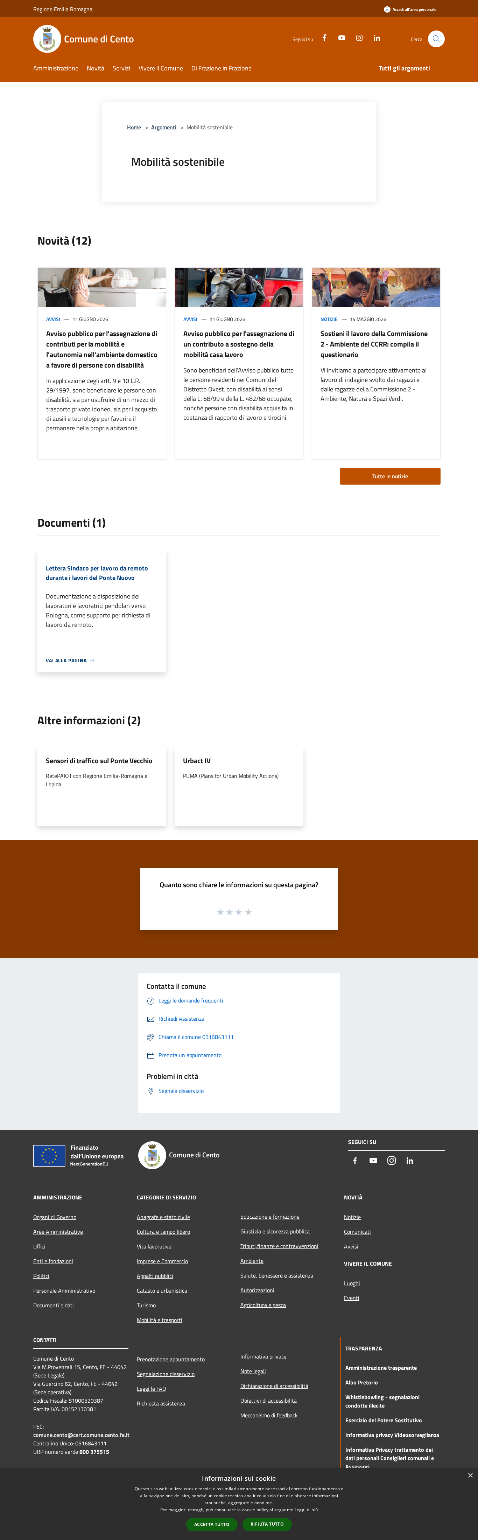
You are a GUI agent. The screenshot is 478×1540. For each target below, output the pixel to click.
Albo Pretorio (361, 1382)
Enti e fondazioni (53, 1261)
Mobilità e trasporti (159, 1320)
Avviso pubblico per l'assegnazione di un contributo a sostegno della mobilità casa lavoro (238, 344)
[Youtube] (339, 37)
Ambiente (251, 1261)
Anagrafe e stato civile (163, 1217)
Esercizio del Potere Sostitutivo (383, 1420)
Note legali (253, 1371)
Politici (41, 1276)
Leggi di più (306, 1510)
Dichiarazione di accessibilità (274, 1386)
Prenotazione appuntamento (171, 1359)
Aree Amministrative (58, 1231)
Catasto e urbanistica (162, 1290)
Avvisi (53, 319)
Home (134, 127)
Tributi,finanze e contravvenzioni (279, 1246)
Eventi (351, 1298)
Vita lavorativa (154, 1246)
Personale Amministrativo (64, 1290)
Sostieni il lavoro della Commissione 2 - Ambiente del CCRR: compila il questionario (374, 344)
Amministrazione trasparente (381, 1367)
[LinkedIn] (374, 37)
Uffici (39, 1246)
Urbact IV (197, 760)
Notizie (329, 319)
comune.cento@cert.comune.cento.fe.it (81, 1435)
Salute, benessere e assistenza (276, 1275)
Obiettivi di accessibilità (268, 1400)
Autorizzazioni (257, 1290)
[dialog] (239, 1504)
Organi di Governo (54, 1217)
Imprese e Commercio (162, 1261)
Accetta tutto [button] (212, 1524)
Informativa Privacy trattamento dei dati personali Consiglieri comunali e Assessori (389, 1458)
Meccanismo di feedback (269, 1415)
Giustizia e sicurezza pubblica (275, 1231)
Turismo (146, 1305)
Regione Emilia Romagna (62, 9)
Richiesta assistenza (161, 1403)
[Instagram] (357, 37)
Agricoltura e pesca (263, 1305)
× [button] (470, 1475)
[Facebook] (322, 37)
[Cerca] (436, 38)
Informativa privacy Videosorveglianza (392, 1435)
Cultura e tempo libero (163, 1231)
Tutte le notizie (390, 476)
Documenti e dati (53, 1305)
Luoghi (352, 1283)
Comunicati (357, 1231)
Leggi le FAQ (151, 1388)
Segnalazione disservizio (166, 1374)
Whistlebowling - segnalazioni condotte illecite (382, 1401)
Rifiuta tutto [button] (267, 1524)
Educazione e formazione (270, 1216)
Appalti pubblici (155, 1276)
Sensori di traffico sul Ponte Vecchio (99, 760)
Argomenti (163, 127)
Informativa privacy (263, 1356)
